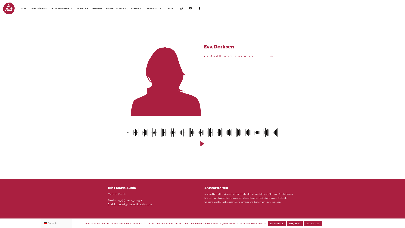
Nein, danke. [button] (295, 223)
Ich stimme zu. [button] (277, 223)
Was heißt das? (313, 223)
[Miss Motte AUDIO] (9, 8)
